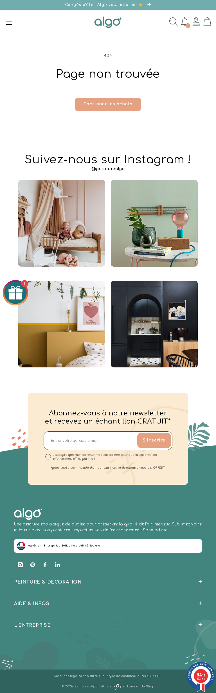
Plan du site (91, 676)
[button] (5, 21)
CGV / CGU (153, 676)
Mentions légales (68, 676)
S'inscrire (154, 440)
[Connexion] (196, 21)
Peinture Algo (86, 686)
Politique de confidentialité (123, 676)
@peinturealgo (108, 169)
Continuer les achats (108, 104)
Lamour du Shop (140, 686)
